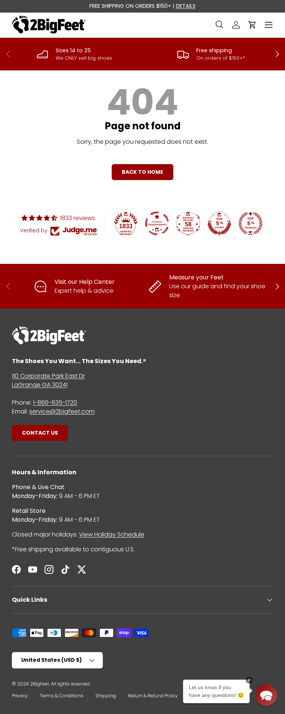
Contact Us (40, 432)
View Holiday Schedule (111, 534)
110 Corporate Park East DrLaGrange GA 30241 (48, 380)
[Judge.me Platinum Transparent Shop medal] (157, 223)
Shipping (105, 696)
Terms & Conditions (61, 696)
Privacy (20, 696)
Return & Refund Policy (153, 696)
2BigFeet (39, 684)
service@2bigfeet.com (62, 411)
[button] (252, 25)
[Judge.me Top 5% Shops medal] (219, 223)
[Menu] (269, 25)
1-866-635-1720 (55, 402)
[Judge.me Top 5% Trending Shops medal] (250, 223)
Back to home (142, 172)
